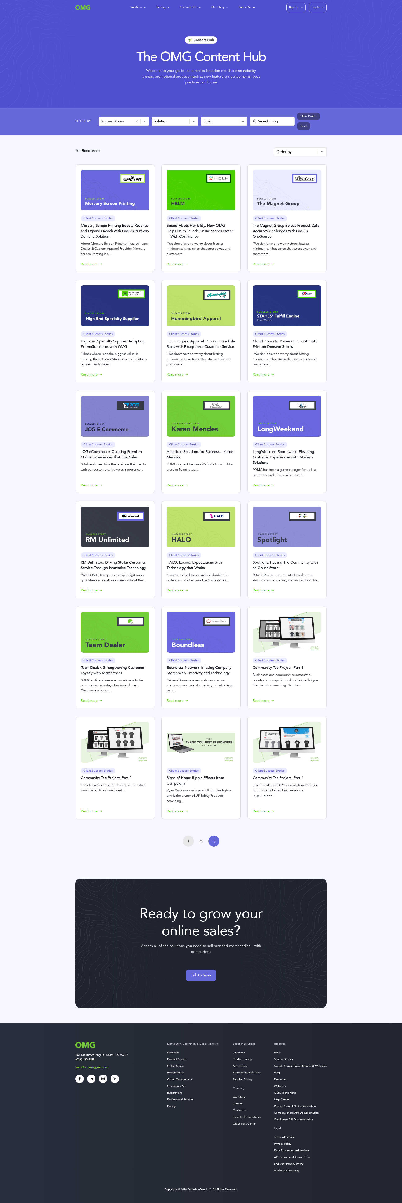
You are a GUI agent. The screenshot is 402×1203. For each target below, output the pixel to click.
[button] (136, 121)
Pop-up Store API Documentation (295, 1106)
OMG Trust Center (244, 1124)
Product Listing (242, 1059)
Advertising (240, 1066)
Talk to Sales (201, 975)
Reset (303, 126)
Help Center (281, 1099)
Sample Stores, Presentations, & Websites (300, 1066)
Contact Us (240, 1110)
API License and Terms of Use (292, 1157)
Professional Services (180, 1099)
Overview (173, 1052)
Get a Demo (247, 7)
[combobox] (124, 121)
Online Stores (175, 1066)
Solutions (136, 7)
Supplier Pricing (242, 1079)
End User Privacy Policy (288, 1164)
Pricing (161, 7)
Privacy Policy (282, 1144)
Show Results (308, 116)
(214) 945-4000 (85, 1059)
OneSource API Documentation (293, 1119)
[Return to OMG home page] (82, 8)
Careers (237, 1104)
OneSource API (176, 1086)
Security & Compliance (247, 1117)
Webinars (280, 1086)
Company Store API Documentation (296, 1113)
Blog (277, 1073)
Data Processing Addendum (291, 1150)
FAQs (277, 1052)
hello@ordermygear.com (91, 1067)
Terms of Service (284, 1137)
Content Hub (188, 7)
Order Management (179, 1079)
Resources (280, 1079)
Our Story (217, 7)
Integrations (174, 1093)
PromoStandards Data (247, 1073)
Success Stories (283, 1059)
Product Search (176, 1059)
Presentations (175, 1073)
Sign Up (293, 7)
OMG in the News (285, 1093)
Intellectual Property (286, 1170)
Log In (315, 7)
